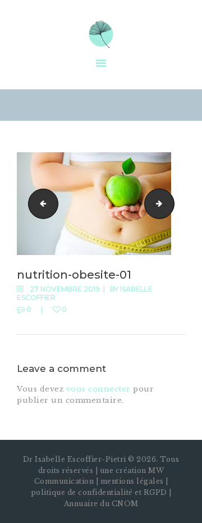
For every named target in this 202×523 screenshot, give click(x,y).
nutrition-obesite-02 (171, 203)
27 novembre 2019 (65, 289)
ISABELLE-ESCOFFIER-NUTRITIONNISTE (40, 203)
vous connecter (98, 389)
